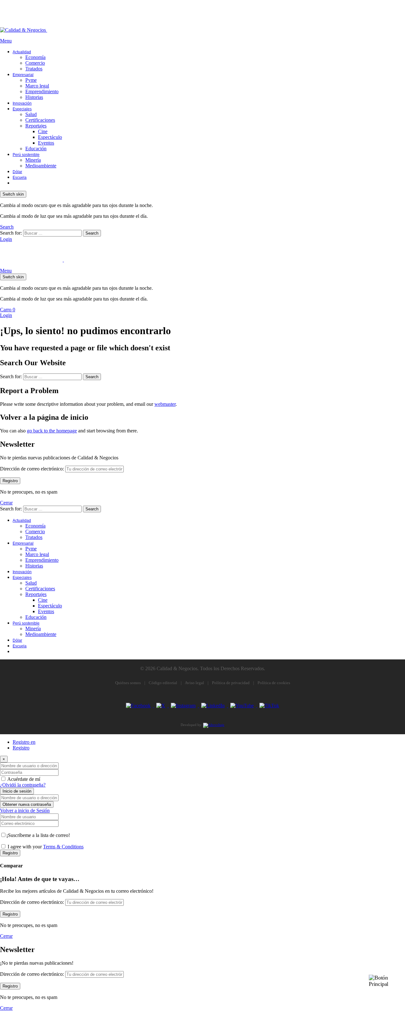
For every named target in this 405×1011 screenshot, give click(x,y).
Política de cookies (274, 682)
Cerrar (6, 502)
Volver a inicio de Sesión (25, 810)
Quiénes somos (128, 682)
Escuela (20, 177)
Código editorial (163, 682)
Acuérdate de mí (23, 779)
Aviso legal (194, 682)
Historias (34, 97)
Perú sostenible (26, 154)
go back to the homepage (52, 430)
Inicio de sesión (17, 791)
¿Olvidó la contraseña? (23, 784)
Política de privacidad (231, 682)
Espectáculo (50, 137)
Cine (42, 131)
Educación (36, 148)
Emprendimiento (42, 91)
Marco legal (37, 85)
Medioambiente (40, 165)
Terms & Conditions (63, 846)
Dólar (17, 172)
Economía (35, 57)
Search (91, 233)
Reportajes (36, 125)
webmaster (165, 404)
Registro (21, 747)
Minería (33, 160)
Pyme (31, 80)
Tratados (33, 68)
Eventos (46, 143)
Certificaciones (40, 120)
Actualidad (22, 52)
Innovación (22, 103)
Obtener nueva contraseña (27, 804)
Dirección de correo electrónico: (32, 468)
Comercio (35, 63)
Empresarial (23, 75)
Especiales (22, 109)
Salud (31, 114)
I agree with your (46, 846)
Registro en (24, 742)
